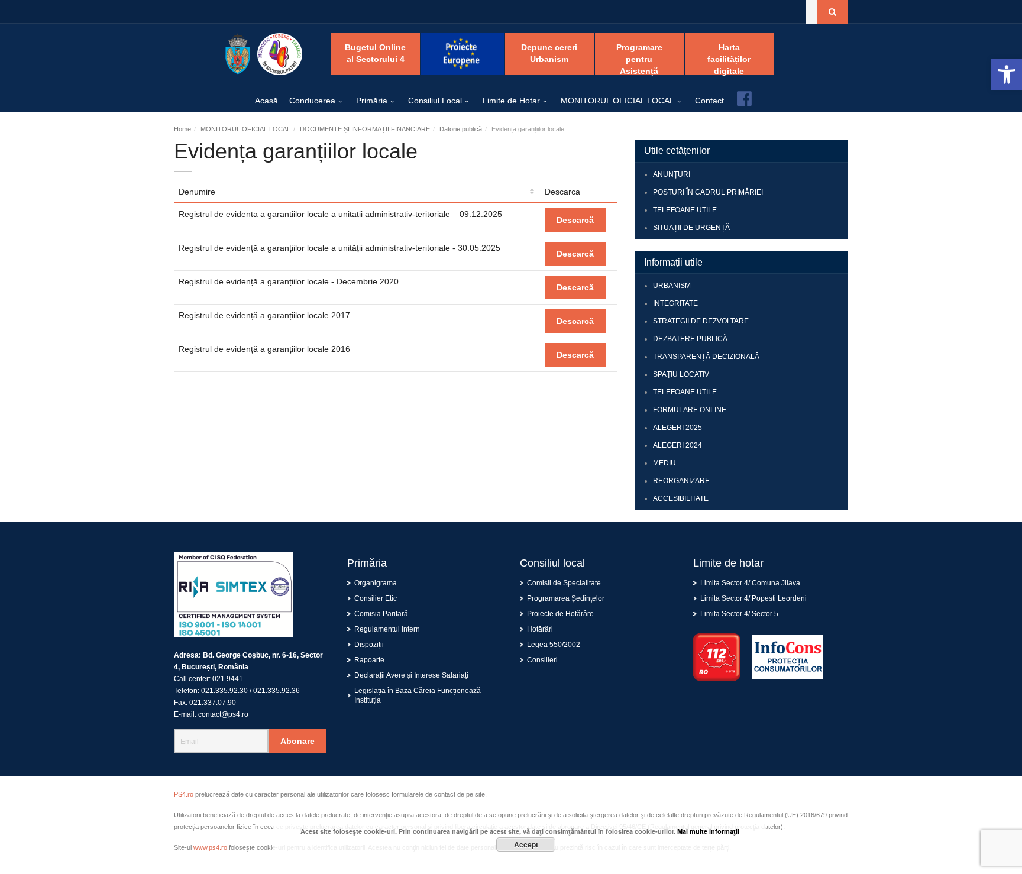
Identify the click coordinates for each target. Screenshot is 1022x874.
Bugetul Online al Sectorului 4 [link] (375, 53)
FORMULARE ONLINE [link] (689, 410)
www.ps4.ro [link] (210, 847)
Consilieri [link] (542, 660)
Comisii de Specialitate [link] (564, 583)
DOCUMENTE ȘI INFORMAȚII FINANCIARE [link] (365, 128)
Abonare (297, 741)
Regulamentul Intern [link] (387, 629)
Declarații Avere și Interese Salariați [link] (411, 675)
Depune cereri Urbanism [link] (549, 53)
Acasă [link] (266, 100)
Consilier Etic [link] (375, 598)
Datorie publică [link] (460, 128)
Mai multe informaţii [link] (708, 831)
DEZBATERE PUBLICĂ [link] (690, 339)
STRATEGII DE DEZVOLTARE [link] (701, 321)
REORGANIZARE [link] (681, 481)
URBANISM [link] (672, 285)
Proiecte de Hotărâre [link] (560, 614)
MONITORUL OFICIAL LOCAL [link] (617, 100)
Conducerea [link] (312, 100)
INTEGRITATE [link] (675, 303)
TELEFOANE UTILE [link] (685, 210)
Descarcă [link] (575, 220)
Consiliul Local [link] (435, 100)
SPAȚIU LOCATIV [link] (681, 374)
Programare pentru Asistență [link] (639, 59)
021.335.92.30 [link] (224, 691)
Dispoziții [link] (369, 644)
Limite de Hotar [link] (511, 100)
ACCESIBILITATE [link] (681, 498)
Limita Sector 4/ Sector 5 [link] (739, 614)
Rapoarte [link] (369, 660)
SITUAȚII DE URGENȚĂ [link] (691, 228)
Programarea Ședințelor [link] (565, 598)
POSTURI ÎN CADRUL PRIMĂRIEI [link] (708, 192)
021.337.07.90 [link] (212, 702)
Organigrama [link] (375, 583)
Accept (526, 844)
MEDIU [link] (664, 463)
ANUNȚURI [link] (671, 174)
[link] (1006, 74)
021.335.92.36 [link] (276, 691)
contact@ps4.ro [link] (223, 714)
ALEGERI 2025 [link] (677, 427)
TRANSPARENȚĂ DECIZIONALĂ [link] (706, 356)
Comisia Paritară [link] (381, 614)
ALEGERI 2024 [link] (677, 445)
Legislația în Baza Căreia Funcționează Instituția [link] (417, 695)
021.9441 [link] (227, 679)
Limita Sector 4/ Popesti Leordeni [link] (753, 598)
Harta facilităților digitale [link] (729, 59)
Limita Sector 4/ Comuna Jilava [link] (750, 583)
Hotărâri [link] (540, 629)
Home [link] (182, 128)
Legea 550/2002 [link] (553, 644)
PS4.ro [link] (183, 794)
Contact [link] (709, 100)
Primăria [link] (371, 100)
